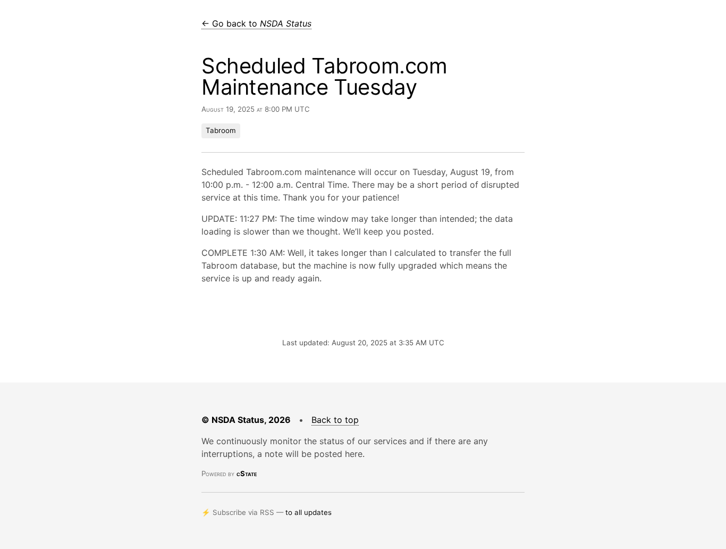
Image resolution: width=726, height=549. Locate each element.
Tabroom (221, 130)
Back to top (335, 419)
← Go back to (256, 23)
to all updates (308, 512)
